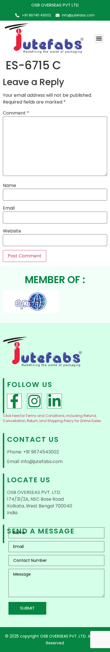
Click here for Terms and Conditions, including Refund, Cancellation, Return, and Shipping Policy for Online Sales (52, 418)
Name (9, 185)
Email (9, 208)
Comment (16, 113)
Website (12, 231)
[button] (99, 38)
